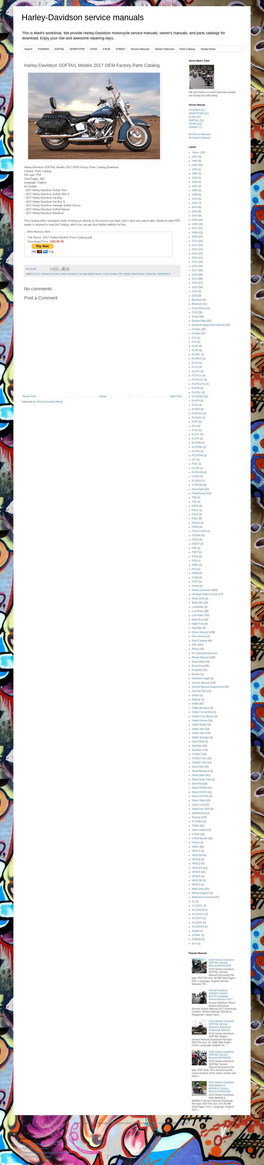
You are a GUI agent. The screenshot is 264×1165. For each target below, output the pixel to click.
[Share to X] (60, 269)
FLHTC (196, 371)
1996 (195, 182)
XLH (194, 943)
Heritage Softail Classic (90, 274)
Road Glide (198, 661)
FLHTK (196, 388)
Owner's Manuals (164, 49)
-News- (196, 152)
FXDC (195, 510)
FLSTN (196, 451)
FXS (194, 569)
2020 (195, 282)
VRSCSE (197, 880)
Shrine (195, 695)
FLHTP (196, 400)
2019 (195, 278)
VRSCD (196, 863)
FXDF (195, 514)
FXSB (195, 573)
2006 (195, 224)
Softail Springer (200, 737)
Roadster (197, 670)
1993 (195, 169)
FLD (194, 337)
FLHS (195, 363)
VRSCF (196, 872)
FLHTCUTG (198, 384)
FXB (194, 497)
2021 (195, 287)
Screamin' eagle (201, 678)
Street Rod (198, 783)
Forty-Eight (198, 489)
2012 (195, 249)
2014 (195, 257)
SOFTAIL (59, 49)
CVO (194, 312)
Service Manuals (140, 49)
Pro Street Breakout (203, 653)
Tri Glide (196, 821)
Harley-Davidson (69, 274)
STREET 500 (199, 758)
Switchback (198, 813)
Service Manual (200, 682)
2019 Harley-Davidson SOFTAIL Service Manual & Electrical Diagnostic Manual (221, 1025)
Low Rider (197, 611)
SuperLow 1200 (201, 808)
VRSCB (196, 859)
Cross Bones (199, 308)
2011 (195, 245)
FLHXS (196, 409)
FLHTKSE (197, 396)
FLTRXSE (197, 484)
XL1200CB (198, 910)
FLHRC (196, 354)
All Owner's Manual (199, 137)
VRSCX (196, 884)
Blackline (197, 299)
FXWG (195, 586)
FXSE (195, 577)
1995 (195, 177)
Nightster (197, 627)
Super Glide (198, 800)
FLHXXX (197, 417)
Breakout (46, 274)
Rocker (196, 674)
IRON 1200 (198, 598)
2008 (195, 232)
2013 (195, 253)
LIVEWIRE (198, 607)
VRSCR (196, 876)
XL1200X (197, 922)
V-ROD (106, 49)
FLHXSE (197, 413)
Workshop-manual (202, 897)
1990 (195, 165)
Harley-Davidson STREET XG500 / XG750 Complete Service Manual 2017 (221, 995)
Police (195, 648)
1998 (195, 190)
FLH (194, 341)
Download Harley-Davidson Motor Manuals (47, 1152)
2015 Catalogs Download (37, 1156)
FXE (194, 548)
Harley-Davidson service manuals (83, 17)
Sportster (197, 745)
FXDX (195, 539)
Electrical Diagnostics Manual (208, 325)
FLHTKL (196, 392)
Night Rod (197, 619)
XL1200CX (198, 914)
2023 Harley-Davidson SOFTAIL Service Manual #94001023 (221, 962)
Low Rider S (199, 615)
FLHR (195, 350)
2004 (195, 215)
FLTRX (195, 476)
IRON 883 (197, 602)
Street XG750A (200, 796)
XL (193, 901)
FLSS (195, 430)
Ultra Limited (199, 829)
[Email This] (52, 269)
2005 (195, 220)
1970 (195, 156)
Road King (198, 665)
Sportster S (198, 750)
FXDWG (196, 535)
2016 (195, 266)
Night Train (198, 623)
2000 (195, 198)
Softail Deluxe (137, 274)
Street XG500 (199, 787)
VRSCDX (197, 867)
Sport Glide (198, 741)
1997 (195, 186)
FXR (194, 560)
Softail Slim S (164, 274)
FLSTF (195, 438)
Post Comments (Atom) (50, 401)
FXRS (195, 565)
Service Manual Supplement (208, 686)
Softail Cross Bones (203, 716)
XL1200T (197, 918)
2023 (195, 295)
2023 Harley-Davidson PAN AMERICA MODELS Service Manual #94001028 (221, 1087)
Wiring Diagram (200, 893)
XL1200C (197, 905)
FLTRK (195, 468)
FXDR (195, 527)
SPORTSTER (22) (199, 113)
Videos (196, 842)
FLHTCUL (197, 379)
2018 (195, 274)
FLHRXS (197, 358)
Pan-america (199, 636)
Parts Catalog (187, 49)
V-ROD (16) (195, 123)
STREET (120, 49)
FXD (194, 501)
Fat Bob (196, 329)
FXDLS (196, 522)
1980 (195, 161)
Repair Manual (200, 657)
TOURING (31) (197, 110)
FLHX (195, 405)
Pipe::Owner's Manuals (35, 1148)
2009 (195, 236)
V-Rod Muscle (199, 838)
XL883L (196, 935)
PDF (120, 274)
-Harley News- (208, 49)
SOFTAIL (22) (196, 120)
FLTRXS (196, 480)
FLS (194, 426)
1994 (195, 173)
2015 (195, 261)
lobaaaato (159, 1123)
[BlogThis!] (56, 269)
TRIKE (195, 825)
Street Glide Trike (201, 779)
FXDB (195, 506)
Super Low (198, 804)
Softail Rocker (199, 724)
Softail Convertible (202, 712)
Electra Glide (199, 320)
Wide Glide (198, 888)
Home (102, 396)
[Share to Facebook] (64, 269)
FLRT (195, 421)
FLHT (195, 367)
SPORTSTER (77, 49)
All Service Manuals (200, 134)
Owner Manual (200, 632)
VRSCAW (197, 855)
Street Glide (198, 775)
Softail (127, 274)
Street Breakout (200, 771)
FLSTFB (196, 442)
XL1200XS (198, 926)
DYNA (93, 49)
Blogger (185, 1123)
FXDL (195, 518)
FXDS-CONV (199, 531)
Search (28, 49)
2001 (195, 203)
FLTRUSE (197, 472)
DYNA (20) (195, 117)
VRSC (195, 846)
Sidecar (196, 699)
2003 (195, 211)
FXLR (195, 556)
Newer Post (29, 396)
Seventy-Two (199, 691)
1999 (195, 194)
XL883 (195, 931)
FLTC (195, 463)
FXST (195, 581)
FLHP (195, 346)
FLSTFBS (197, 447)
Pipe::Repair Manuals (35, 1144)
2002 (195, 207)
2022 (195, 291)
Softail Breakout (201, 708)
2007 (195, 228)
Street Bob (198, 766)
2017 (37, 274)
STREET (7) (195, 127)
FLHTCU (197, 375)
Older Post (176, 396)
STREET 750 (199, 762)
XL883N (196, 939)
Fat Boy (55, 274)
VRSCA (196, 851)
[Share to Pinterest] (68, 269)
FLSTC (196, 434)
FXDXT (196, 543)
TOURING (43, 49)
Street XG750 (199, 792)
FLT (194, 459)
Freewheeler (199, 493)
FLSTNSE (197, 455)
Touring (196, 817)
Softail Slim (151, 274)
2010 (195, 241)
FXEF (195, 552)
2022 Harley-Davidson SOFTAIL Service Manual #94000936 (221, 1054)
